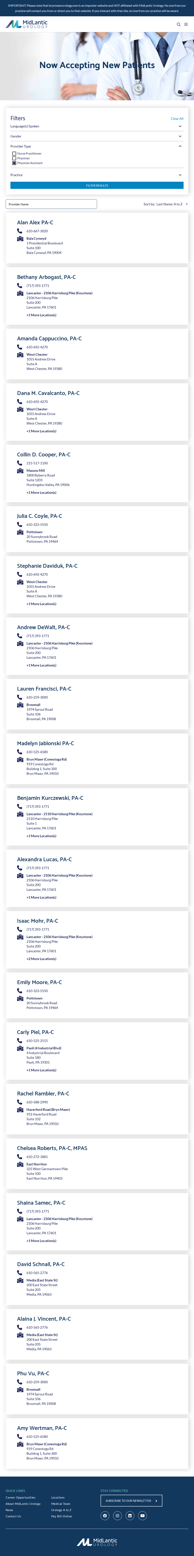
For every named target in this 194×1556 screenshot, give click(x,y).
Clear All (177, 118)
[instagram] (117, 1515)
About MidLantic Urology (23, 1503)
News (9, 1510)
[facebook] (105, 1515)
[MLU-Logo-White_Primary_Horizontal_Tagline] (97, 1539)
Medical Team (60, 1503)
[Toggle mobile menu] (186, 24)
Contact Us (13, 1516)
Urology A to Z (61, 1510)
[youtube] (142, 1515)
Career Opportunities (21, 1497)
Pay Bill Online (61, 1516)
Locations (58, 1497)
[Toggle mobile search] (179, 24)
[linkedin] (130, 1515)
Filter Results (97, 185)
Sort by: (149, 204)
